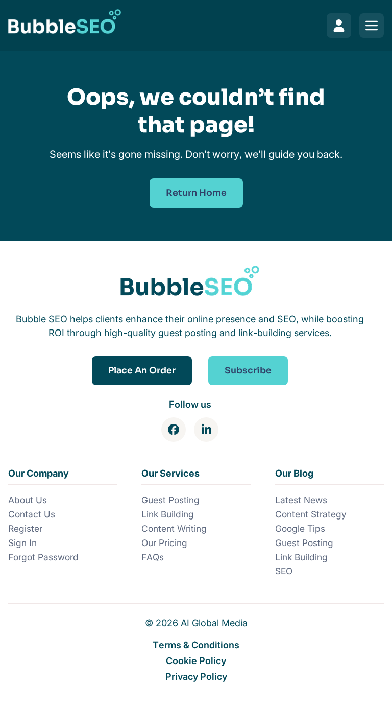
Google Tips (300, 528)
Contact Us (31, 514)
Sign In (22, 542)
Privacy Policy (196, 676)
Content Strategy (311, 514)
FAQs (152, 557)
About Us (27, 499)
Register (25, 528)
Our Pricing (164, 542)
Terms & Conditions (196, 644)
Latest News (301, 499)
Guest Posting (170, 499)
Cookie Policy (196, 660)
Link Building (167, 514)
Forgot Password (43, 557)
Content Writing (174, 528)
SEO (283, 570)
